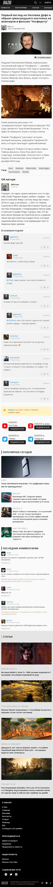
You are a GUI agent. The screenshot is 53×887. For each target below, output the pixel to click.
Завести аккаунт (10, 840)
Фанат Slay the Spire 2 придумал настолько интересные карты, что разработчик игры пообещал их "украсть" (29, 535)
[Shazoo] (7, 3)
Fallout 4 (17, 508)
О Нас (4, 807)
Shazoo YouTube (9, 862)
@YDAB (10, 280)
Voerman (9, 602)
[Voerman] (3, 603)
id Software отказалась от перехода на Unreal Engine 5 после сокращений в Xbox (24, 613)
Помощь (6, 822)
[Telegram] (6, 874)
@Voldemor (11, 261)
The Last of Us (8, 784)
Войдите (11, 410)
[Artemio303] (6, 358)
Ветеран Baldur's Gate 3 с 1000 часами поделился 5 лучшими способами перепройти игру (26, 673)
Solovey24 (14, 382)
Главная (6, 810)
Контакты (6, 816)
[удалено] (14, 237)
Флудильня (5, 563)
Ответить (46, 238)
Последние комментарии (20, 548)
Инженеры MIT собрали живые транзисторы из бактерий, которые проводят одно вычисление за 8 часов (31, 499)
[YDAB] (9, 256)
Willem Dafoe (31, 168)
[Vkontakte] (16, 874)
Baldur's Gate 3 (8, 669)
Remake (26, 172)
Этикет (5, 819)
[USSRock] (6, 296)
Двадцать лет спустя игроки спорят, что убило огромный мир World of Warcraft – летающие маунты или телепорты (24, 750)
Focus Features (14, 172)
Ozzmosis (14, 336)
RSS (3, 825)
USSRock (13, 295)
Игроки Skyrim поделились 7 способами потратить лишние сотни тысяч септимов (26, 711)
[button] (5, 7)
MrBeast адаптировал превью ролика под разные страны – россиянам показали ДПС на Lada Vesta (23, 580)
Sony (3, 480)
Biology (16, 493)
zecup (8, 553)
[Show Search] (35, 2)
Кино (11, 168)
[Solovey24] (6, 383)
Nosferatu (19, 168)
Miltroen (10, 26)
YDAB (15, 255)
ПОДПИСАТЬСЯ (17, 429)
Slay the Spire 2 (20, 528)
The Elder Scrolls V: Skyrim (14, 706)
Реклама (6, 813)
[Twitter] (11, 874)
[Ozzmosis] (6, 337)
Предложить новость (12, 847)
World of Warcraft (11, 744)
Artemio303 (15, 357)
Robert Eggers (44, 168)
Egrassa (9, 620)
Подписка (6, 844)
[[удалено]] (6, 237)
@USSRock (11, 320)
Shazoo (5, 859)
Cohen (8, 587)
